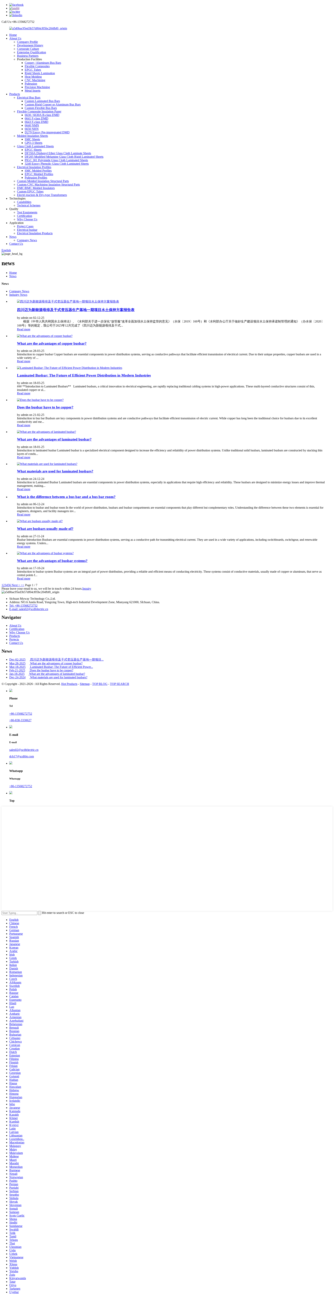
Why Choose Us (27, 219)
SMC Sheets (32, 139)
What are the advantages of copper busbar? (52, 343)
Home (13, 35)
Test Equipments (27, 212)
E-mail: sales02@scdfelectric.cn (28, 609)
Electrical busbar (27, 229)
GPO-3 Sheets (33, 142)
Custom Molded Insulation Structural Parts (43, 181)
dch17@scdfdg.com (21, 756)
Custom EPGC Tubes (30, 191)
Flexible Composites (37, 66)
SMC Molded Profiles (38, 170)
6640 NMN (32, 125)
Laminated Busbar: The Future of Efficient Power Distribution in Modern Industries (84, 375)
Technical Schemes (28, 205)
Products (14, 94)
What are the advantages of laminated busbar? (54, 439)
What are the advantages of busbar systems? (52, 561)
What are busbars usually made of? (45, 529)
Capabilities (24, 202)
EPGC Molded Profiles (39, 174)
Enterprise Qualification (31, 52)
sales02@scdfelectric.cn (23, 749)
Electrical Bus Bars (28, 97)
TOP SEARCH (119, 684)
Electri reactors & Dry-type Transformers (42, 195)
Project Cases (25, 226)
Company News (27, 240)
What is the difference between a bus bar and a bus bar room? (66, 497)
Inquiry (86, 588)
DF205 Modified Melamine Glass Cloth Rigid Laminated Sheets (64, 156)
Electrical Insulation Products (35, 233)
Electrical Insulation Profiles (34, 167)
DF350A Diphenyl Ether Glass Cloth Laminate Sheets (58, 153)
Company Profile (27, 41)
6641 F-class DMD (36, 118)
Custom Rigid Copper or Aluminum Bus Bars (53, 104)
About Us (15, 38)
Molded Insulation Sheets (32, 135)
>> (22, 585)
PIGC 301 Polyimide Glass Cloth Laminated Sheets (56, 160)
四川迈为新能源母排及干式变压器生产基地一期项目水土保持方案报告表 (76, 310)
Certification (24, 215)
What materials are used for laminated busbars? (55, 471)
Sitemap (85, 684)
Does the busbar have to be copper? (45, 407)
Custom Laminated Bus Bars (42, 101)
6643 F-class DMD (36, 122)
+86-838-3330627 (20, 720)
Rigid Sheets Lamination (40, 73)
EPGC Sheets (33, 149)
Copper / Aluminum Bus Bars (43, 62)
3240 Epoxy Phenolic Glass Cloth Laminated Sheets (57, 163)
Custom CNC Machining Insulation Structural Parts (48, 184)
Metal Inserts (32, 90)
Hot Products (69, 684)
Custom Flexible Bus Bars (41, 108)
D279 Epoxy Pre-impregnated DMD (47, 132)
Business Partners (27, 55)
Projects (14, 639)
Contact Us (16, 243)
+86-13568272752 (20, 713)
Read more (23, 329)
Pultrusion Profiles (36, 177)
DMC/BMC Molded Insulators (36, 188)
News (12, 236)
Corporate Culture (28, 48)
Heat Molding (33, 76)
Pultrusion (31, 83)
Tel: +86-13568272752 (23, 605)
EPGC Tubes (33, 69)
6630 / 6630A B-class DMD (42, 115)
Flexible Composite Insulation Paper (39, 111)
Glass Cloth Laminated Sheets (35, 146)
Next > (16, 585)
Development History (30, 45)
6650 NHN (32, 128)
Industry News (18, 294)
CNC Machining (35, 80)
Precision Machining (37, 87)
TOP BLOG (99, 684)
